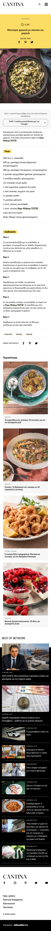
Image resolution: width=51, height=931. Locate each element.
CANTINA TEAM (25, 38)
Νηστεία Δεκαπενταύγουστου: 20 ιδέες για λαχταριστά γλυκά (22, 622)
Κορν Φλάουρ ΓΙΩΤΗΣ (28, 208)
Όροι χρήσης (9, 895)
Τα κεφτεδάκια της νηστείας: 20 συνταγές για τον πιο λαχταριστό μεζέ (25, 421)
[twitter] (32, 42)
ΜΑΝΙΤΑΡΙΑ (8, 334)
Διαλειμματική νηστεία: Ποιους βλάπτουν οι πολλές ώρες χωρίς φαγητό (36, 753)
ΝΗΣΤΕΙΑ (19, 334)
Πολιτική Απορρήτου (13, 899)
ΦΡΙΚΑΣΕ (29, 334)
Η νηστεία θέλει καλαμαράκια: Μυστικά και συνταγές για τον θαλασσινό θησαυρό (22, 555)
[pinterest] (25, 42)
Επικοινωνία (9, 903)
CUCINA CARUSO (11, 551)
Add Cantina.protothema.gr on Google (24, 122)
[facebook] (19, 42)
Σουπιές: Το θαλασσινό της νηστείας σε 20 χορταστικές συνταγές (22, 488)
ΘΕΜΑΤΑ (8, 417)
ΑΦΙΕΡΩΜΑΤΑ (25, 19)
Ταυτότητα (8, 907)
